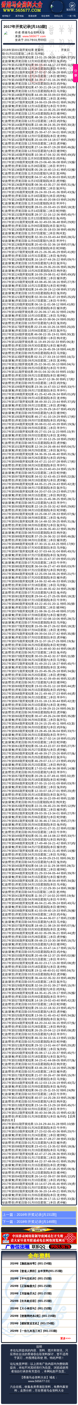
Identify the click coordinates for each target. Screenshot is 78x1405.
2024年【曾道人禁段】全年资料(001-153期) (36, 1271)
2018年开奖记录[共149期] (37, 1222)
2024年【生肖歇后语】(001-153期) (31, 1301)
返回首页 (71, 9)
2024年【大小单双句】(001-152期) (31, 1308)
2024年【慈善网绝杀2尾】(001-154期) (33, 1315)
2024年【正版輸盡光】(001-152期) (31, 1286)
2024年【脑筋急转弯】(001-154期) (31, 1263)
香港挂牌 (32, 16)
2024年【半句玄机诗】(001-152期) (31, 1278)
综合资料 (45, 16)
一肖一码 (71, 16)
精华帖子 (6, 16)
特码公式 (58, 16)
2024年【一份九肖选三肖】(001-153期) (33, 1330)
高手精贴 (19, 16)
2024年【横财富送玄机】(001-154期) (32, 1323)
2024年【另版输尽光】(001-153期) (31, 1293)
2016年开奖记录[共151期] (37, 1214)
